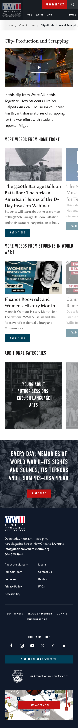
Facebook (11, 645)
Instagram (21, 645)
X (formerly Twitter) (42, 645)
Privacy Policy (13, 586)
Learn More (33, 395)
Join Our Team (13, 572)
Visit (29, 14)
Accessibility (12, 594)
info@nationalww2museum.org (27, 549)
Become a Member (40, 613)
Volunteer (11, 579)
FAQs (41, 586)
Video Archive (27, 25)
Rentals (42, 579)
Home (9, 25)
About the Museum (16, 564)
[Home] (11, 10)
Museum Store (37, 619)
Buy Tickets (15, 613)
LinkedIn (63, 645)
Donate (62, 613)
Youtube (32, 645)
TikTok (52, 645)
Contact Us (45, 572)
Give (49, 14)
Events (39, 14)
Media (42, 564)
